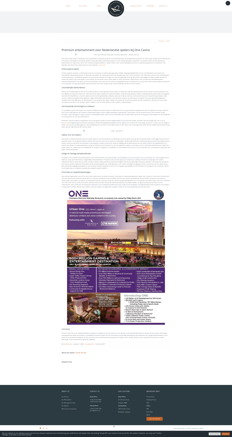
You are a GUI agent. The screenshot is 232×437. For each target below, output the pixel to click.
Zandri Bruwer (68, 344)
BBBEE (148, 406)
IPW (147, 409)
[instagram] (43, 428)
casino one (102, 65)
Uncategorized (89, 344)
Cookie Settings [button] (214, 434)
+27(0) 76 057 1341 (95, 401)
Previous (161, 41)
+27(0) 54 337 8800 (95, 399)
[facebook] (40, 428)
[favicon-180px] (116, 1)
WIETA (148, 415)
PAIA (147, 403)
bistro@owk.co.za (95, 410)
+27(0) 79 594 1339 (95, 408)
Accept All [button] (226, 434)
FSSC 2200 (149, 412)
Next (167, 41)
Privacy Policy (150, 397)
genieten (64, 123)
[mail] (46, 428)
